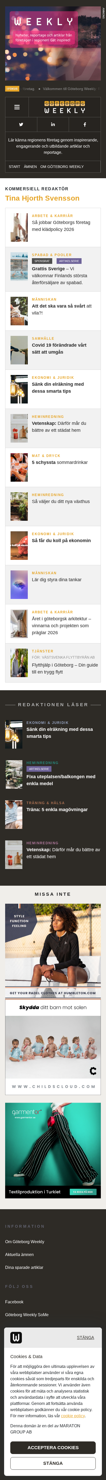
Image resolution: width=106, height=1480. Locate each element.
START (14, 167)
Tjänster (43, 651)
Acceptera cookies (53, 1447)
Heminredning (48, 417)
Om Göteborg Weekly (62, 167)
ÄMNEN (30, 167)
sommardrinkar (60, 462)
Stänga (85, 1337)
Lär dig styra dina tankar (57, 579)
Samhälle (43, 338)
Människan (44, 299)
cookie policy (73, 1416)
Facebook (14, 1302)
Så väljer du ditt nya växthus (61, 501)
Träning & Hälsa (45, 803)
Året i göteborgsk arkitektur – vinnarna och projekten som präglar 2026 (61, 625)
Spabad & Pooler (52, 255)
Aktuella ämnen (19, 1254)
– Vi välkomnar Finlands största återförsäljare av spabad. (59, 275)
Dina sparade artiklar (24, 1267)
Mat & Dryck (46, 456)
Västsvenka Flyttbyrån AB (68, 657)
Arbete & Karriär (52, 216)
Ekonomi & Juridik (53, 378)
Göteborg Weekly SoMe (27, 1315)
